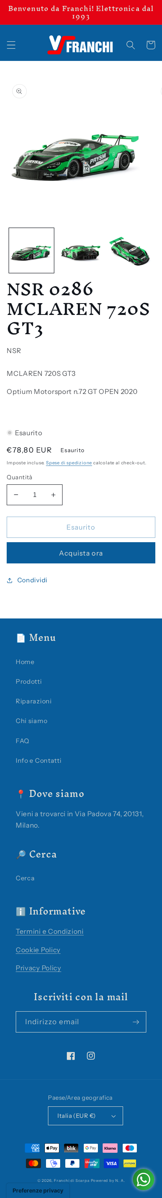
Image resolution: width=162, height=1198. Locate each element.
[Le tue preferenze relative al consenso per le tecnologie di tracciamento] (38, 1190)
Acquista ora (81, 553)
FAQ (22, 741)
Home (25, 662)
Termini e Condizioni (50, 931)
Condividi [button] (32, 580)
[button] (11, 45)
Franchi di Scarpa (72, 1180)
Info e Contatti (38, 760)
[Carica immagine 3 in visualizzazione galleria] (130, 250)
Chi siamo (31, 721)
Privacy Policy (38, 968)
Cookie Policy (38, 950)
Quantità (20, 477)
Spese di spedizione (69, 463)
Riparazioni (34, 701)
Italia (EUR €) (76, 1115)
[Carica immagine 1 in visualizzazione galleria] (31, 250)
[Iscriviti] (136, 1021)
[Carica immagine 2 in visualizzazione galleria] (80, 250)
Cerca (25, 878)
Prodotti (29, 681)
